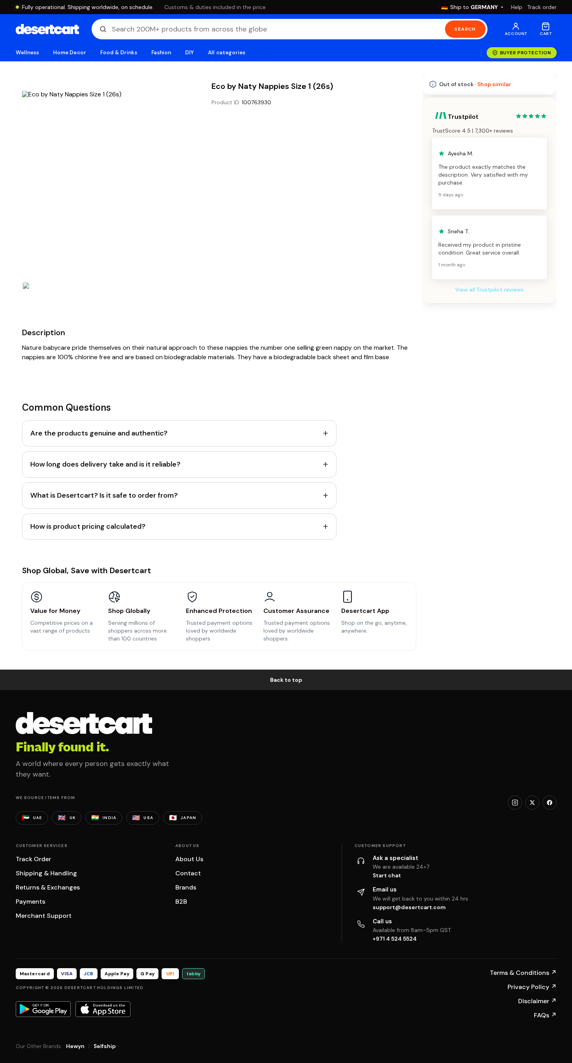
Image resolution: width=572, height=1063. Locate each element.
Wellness (27, 52)
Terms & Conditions (523, 973)
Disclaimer (537, 1001)
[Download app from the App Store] (103, 1009)
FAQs (545, 1015)
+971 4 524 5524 (395, 938)
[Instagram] (515, 802)
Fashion (161, 52)
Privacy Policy (532, 987)
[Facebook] (550, 802)
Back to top (286, 679)
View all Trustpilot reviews (489, 289)
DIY (189, 52)
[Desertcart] (47, 29)
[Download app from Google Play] (43, 1009)
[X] (532, 802)
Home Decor (69, 52)
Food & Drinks (118, 52)
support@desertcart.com (409, 907)
